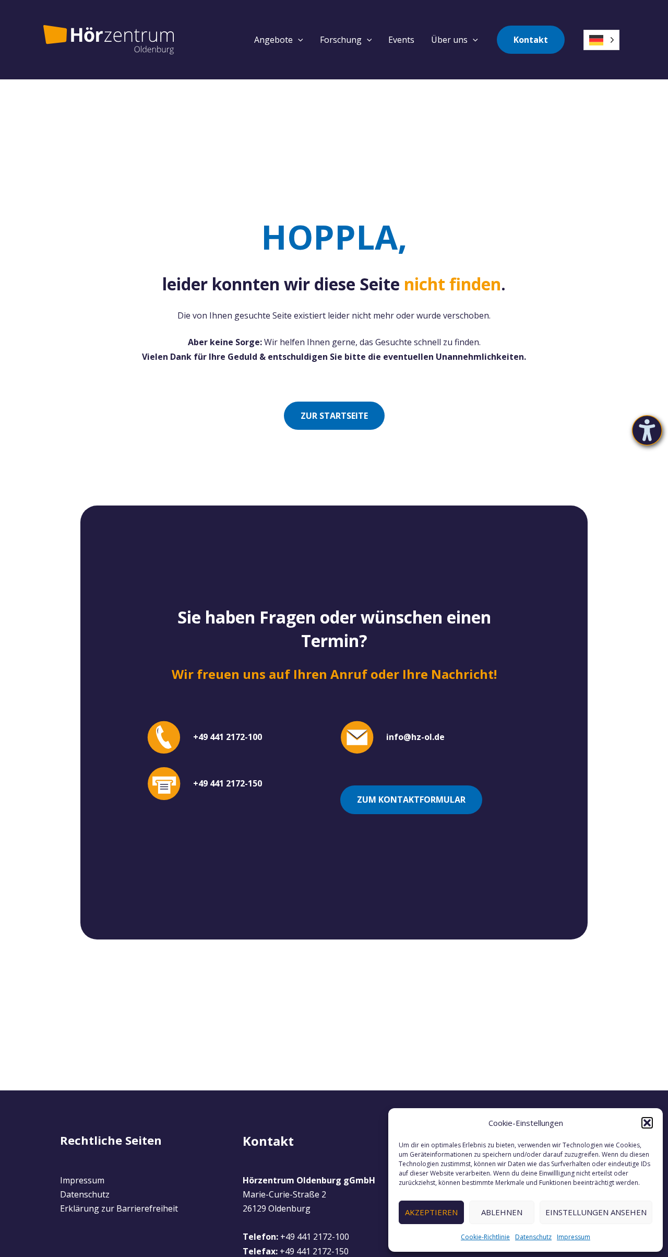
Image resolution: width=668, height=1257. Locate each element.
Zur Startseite (334, 415)
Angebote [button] (273, 39)
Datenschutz (533, 1236)
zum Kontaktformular (411, 799)
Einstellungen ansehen (596, 1212)
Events (401, 39)
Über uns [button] (449, 39)
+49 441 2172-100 (314, 1236)
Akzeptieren (431, 1212)
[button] (647, 1123)
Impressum (573, 1236)
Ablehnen (501, 1212)
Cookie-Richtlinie (485, 1236)
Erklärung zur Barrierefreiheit (119, 1208)
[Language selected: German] (601, 40)
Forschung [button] (341, 39)
